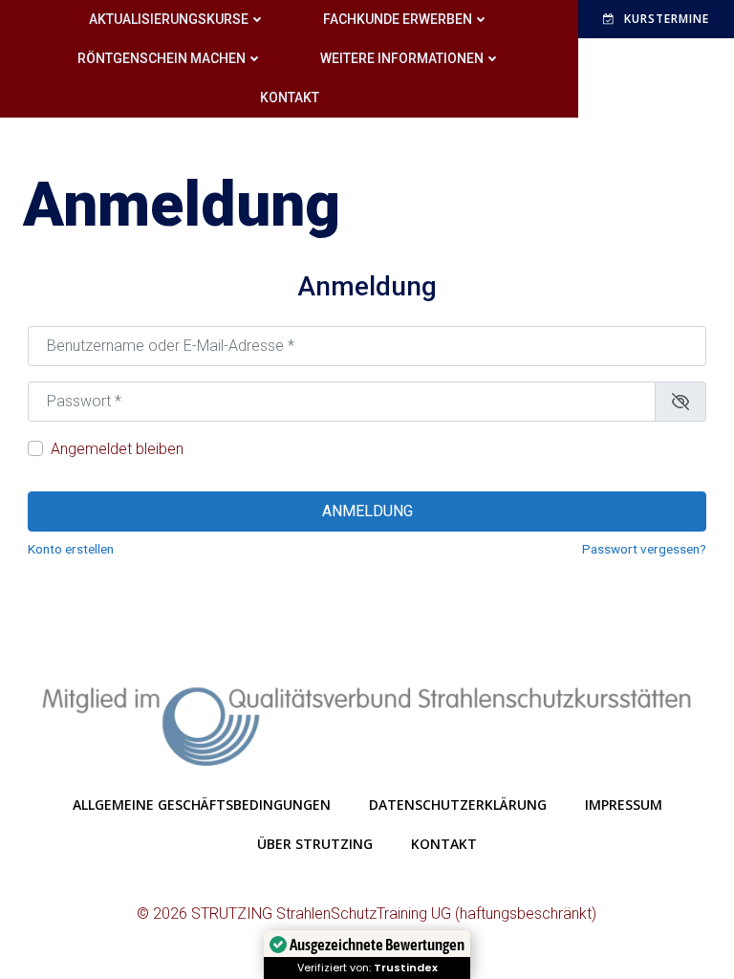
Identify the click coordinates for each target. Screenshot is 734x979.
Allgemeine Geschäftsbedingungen (202, 804)
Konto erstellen (71, 548)
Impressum (623, 804)
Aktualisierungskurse (168, 19)
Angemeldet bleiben (117, 449)
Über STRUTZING (315, 844)
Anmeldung (367, 511)
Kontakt (289, 97)
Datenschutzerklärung (458, 804)
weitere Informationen (402, 58)
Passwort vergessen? (644, 548)
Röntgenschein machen (161, 58)
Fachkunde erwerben (397, 19)
